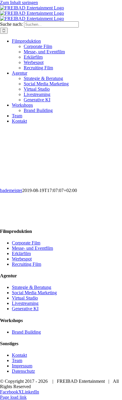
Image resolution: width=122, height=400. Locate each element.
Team (17, 360)
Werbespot (22, 258)
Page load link (13, 397)
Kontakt (19, 355)
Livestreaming (25, 303)
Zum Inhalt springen (19, 2)
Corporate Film (26, 242)
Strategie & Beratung (31, 287)
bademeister (11, 190)
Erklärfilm (21, 253)
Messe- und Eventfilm (32, 248)
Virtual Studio (25, 297)
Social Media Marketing (34, 292)
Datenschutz (23, 371)
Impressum (22, 365)
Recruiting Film (26, 264)
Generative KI (25, 308)
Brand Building (26, 332)
